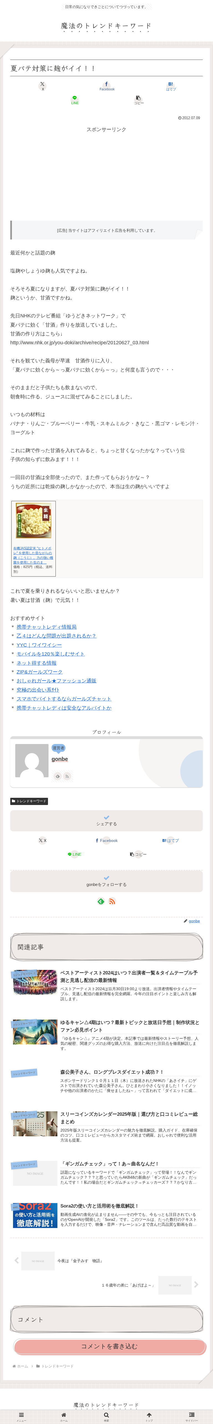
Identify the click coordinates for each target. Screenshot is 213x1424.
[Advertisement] (106, 173)
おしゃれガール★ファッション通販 (57, 681)
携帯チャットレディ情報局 (47, 627)
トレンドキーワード (31, 801)
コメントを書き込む (109, 1346)
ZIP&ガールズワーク (40, 672)
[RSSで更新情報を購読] (67, 776)
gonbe (60, 759)
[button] (138, 100)
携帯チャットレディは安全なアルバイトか (64, 708)
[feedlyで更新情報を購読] (57, 776)
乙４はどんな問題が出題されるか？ (57, 636)
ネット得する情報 (37, 663)
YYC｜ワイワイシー (39, 645)
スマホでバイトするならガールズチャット (64, 699)
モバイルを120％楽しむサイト (51, 654)
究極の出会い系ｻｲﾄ (38, 690)
